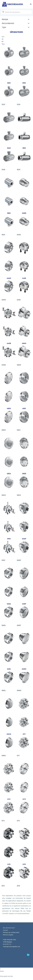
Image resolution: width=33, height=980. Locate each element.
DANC (19, 690)
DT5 (3, 886)
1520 (3, 104)
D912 (3, 560)
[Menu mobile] (30, 4)
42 (2, 39)
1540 (3, 170)
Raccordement (8, 23)
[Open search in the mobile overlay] (16, 12)
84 (2, 41)
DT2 (3, 821)
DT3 (18, 821)
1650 (3, 235)
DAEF (19, 625)
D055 (19, 235)
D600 (19, 365)
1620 (18, 170)
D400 (4, 300)
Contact (5, 930)
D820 (4, 430)
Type (4, 27)
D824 (4, 495)
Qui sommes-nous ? (9, 928)
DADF (19, 560)
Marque (5, 19)
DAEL (4, 690)
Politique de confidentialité (11, 932)
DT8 (18, 886)
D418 (18, 300)
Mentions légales (8, 935)
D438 (4, 365)
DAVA (4, 756)
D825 (19, 495)
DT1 (18, 756)
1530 (18, 104)
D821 (18, 430)
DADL (4, 625)
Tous (3, 44)
